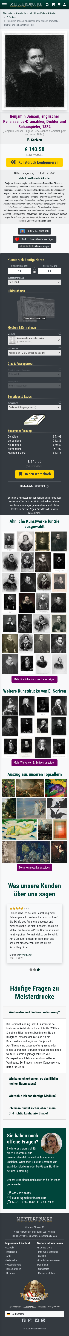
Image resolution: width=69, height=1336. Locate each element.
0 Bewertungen (41, 246)
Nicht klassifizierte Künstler (43, 13)
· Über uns (10, 1273)
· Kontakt (9, 1247)
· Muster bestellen (46, 1273)
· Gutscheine (43, 1269)
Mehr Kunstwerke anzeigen (34, 867)
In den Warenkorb (36, 474)
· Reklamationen (13, 1269)
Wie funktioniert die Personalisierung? (34, 1012)
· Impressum (11, 1251)
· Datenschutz (12, 1260)
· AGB (8, 1256)
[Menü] (4, 4)
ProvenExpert (23, 954)
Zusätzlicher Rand (16, 278)
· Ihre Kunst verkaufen (48, 1251)
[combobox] (34, 282)
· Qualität (41, 1256)
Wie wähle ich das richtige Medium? (32, 1096)
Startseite (7, 13)
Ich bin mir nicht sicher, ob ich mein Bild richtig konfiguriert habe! (32, 1110)
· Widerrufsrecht (13, 1264)
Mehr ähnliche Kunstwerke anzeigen (34, 679)
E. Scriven (11, 17)
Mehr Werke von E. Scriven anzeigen (34, 762)
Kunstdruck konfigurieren (37, 162)
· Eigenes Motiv (44, 1247)
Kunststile (21, 13)
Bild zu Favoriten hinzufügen (36, 239)
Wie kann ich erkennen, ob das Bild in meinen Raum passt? (33, 1081)
